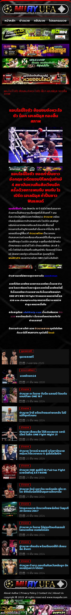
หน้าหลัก (10, 21)
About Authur (11, 593)
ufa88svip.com (32, 312)
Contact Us (44, 593)
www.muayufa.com (57, 597)
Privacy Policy (28, 593)
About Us (58, 593)
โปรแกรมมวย (57, 21)
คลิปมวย (39, 21)
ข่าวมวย (24, 21)
